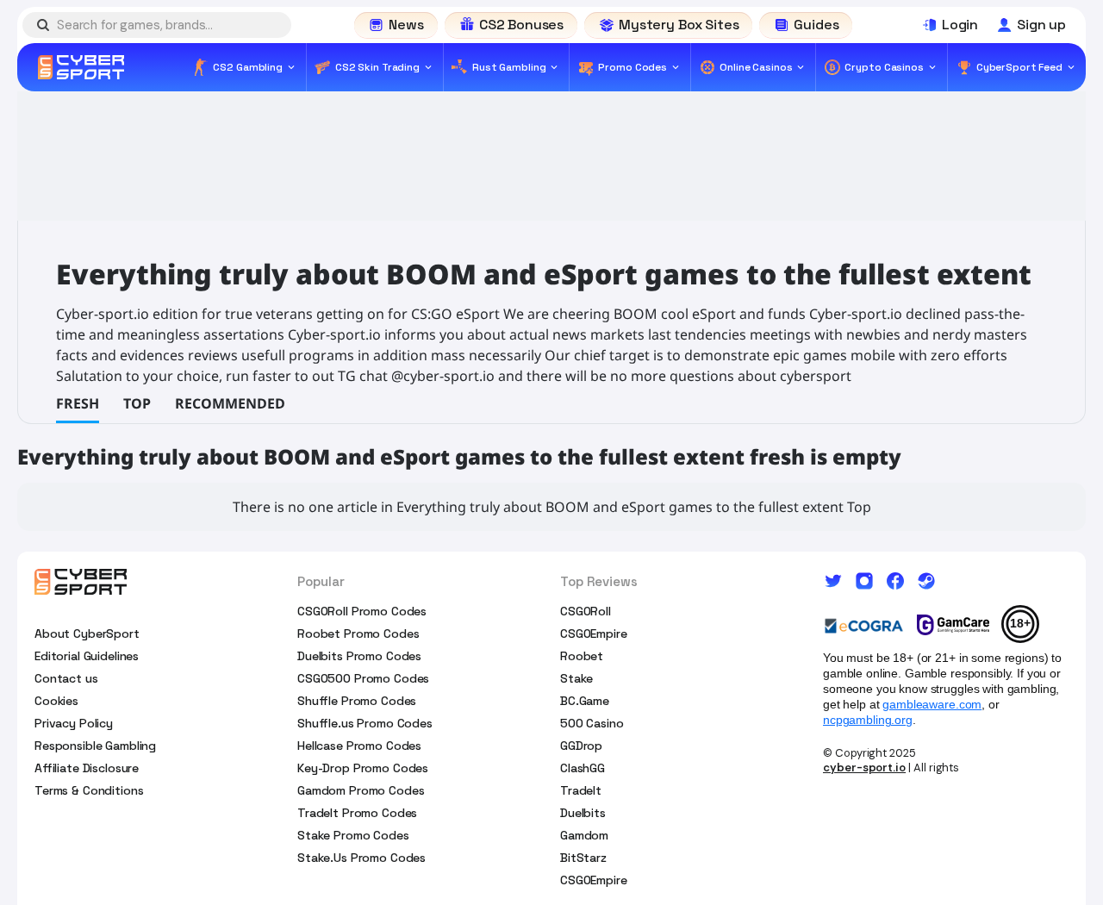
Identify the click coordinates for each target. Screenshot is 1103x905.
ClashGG (582, 768)
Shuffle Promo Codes (356, 700)
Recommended (230, 403)
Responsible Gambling (95, 745)
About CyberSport (87, 633)
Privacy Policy (73, 723)
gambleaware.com (931, 704)
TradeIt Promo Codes (357, 813)
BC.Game (584, 700)
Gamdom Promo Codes (360, 790)
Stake (576, 678)
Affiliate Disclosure (86, 768)
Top (137, 403)
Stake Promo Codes (353, 835)
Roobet (581, 656)
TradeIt (580, 790)
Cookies (56, 700)
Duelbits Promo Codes (359, 656)
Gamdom (584, 835)
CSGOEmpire (593, 633)
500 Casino (592, 723)
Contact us (66, 678)
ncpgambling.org (868, 720)
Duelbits (583, 813)
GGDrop (581, 745)
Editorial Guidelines (86, 656)
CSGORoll (585, 611)
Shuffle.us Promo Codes (365, 723)
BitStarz (583, 857)
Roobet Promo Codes (358, 633)
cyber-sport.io (864, 767)
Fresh (77, 403)
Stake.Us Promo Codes (361, 857)
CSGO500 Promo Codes (363, 678)
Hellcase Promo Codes (359, 745)
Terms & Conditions (88, 790)
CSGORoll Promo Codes (362, 611)
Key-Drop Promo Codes (362, 768)
